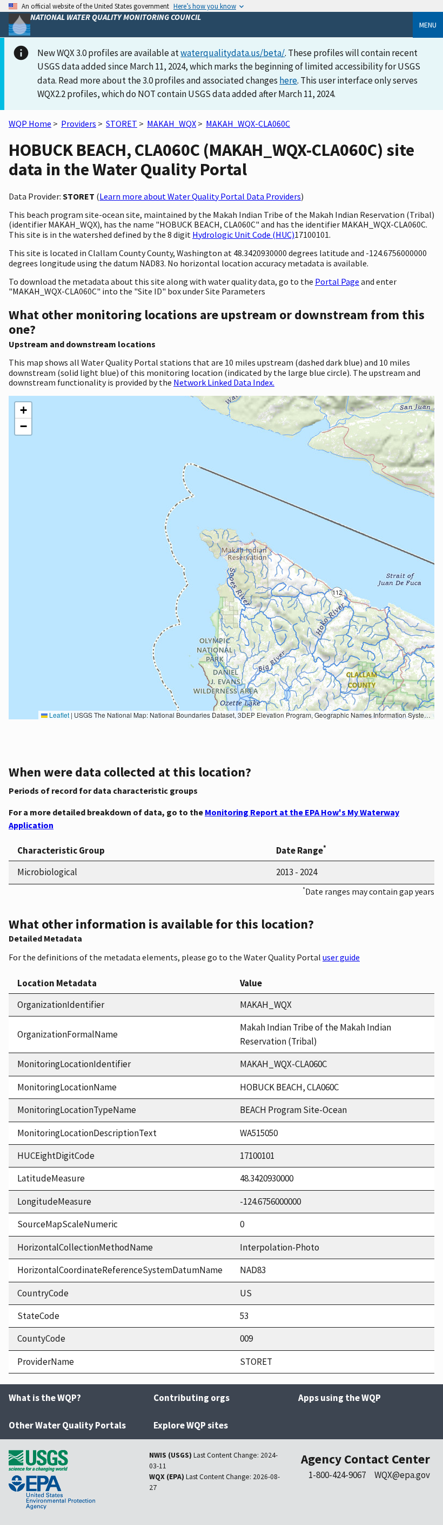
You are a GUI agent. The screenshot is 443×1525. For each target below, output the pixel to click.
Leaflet (58, 714)
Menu (428, 25)
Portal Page (337, 281)
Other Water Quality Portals (67, 1425)
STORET (121, 123)
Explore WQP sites (190, 1425)
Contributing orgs (191, 1398)
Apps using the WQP (339, 1398)
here (288, 80)
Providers (78, 123)
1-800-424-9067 (337, 1475)
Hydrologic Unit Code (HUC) (243, 234)
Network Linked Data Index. (223, 382)
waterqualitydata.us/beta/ (232, 53)
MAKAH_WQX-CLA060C (248, 123)
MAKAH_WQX (171, 123)
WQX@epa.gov (402, 1475)
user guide (341, 957)
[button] (23, 410)
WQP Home (30, 123)
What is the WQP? (45, 1398)
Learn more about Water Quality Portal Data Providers (200, 196)
